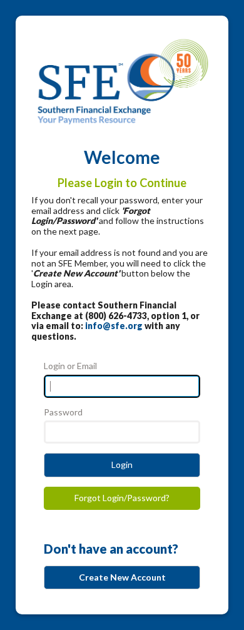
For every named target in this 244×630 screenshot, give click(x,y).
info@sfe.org (114, 325)
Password (63, 412)
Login (122, 464)
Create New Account (122, 577)
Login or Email (70, 366)
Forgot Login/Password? (122, 497)
